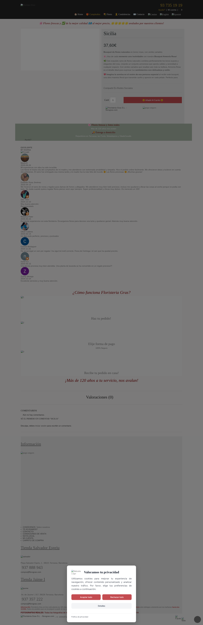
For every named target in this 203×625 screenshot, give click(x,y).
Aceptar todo (86, 597)
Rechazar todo (117, 597)
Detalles (101, 606)
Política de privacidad (79, 617)
